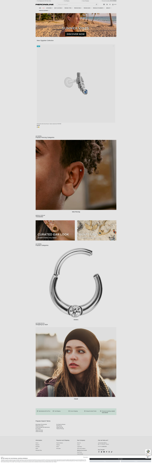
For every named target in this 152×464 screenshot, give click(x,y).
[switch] (148, 457)
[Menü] (150, 450)
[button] (3, 457)
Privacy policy (85, 457)
